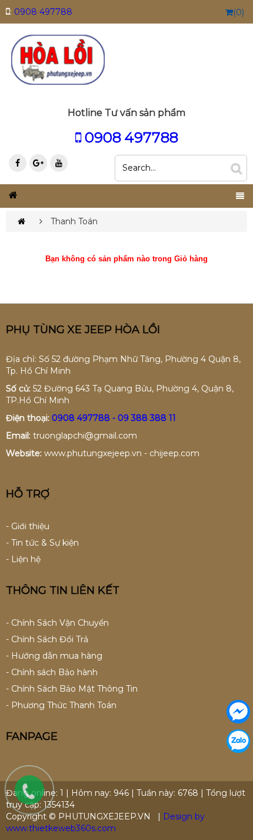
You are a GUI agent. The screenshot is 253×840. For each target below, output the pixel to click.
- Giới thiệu (27, 526)
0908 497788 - (85, 418)
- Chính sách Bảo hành (52, 672)
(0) (238, 12)
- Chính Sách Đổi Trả (47, 639)
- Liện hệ (23, 559)
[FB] (17, 163)
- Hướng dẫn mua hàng (54, 655)
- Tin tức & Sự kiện (42, 542)
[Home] (57, 59)
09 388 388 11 (147, 418)
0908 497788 (43, 11)
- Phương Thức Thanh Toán (61, 705)
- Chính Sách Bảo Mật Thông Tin (72, 688)
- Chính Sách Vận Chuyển (57, 622)
